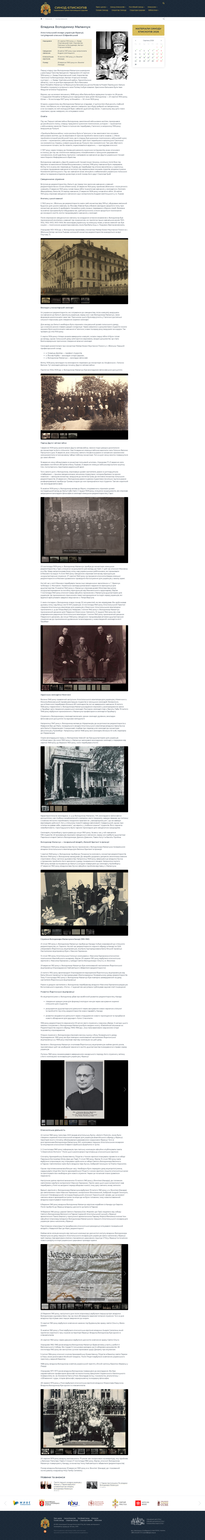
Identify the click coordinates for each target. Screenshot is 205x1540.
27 (148, 61)
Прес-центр (58, 1518)
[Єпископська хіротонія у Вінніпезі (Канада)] (59, 1306)
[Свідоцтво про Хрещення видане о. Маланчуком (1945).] (98, 687)
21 (152, 58)
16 (161, 54)
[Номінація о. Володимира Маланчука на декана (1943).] (93, 687)
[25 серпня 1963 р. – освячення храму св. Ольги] (103, 1451)
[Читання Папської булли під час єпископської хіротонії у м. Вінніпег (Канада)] (53, 1306)
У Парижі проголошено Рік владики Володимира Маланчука (113, 1484)
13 (148, 54)
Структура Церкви (86, 1520)
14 (153, 54)
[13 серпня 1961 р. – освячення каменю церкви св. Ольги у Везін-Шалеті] (112, 1451)
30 (161, 61)
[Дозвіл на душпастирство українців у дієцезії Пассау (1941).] (82, 687)
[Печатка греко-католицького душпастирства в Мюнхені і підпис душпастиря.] (105, 687)
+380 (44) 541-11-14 (137, 1532)
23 (161, 58)
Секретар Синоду (72, 1520)
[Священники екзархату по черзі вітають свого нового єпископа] (116, 1306)
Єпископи (95, 1518)
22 (157, 58)
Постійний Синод (83, 1518)
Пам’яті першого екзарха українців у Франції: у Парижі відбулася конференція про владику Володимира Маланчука (68, 1485)
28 (153, 61)
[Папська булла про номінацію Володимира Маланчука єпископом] (45, 1306)
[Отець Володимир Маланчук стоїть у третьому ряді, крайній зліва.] (54, 687)
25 (140, 61)
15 (157, 54)
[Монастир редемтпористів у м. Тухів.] (64, 559)
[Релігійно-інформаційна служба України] (74, 1503)
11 (140, 54)
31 (135, 64)
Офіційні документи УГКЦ (155, 1521)
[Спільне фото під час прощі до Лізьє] (94, 1451)
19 (144, 58)
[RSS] (45, 1531)
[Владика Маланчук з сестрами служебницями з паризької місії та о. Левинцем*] (88, 1451)
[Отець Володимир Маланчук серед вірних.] (68, 687)
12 (144, 54)
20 (148, 58)
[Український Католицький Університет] (96, 1503)
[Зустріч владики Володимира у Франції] (79, 1306)
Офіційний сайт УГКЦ (154, 1519)
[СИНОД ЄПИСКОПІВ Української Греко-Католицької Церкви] (46, 8)
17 (135, 58)
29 (157, 61)
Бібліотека (98, 1520)
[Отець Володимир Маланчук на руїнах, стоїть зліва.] (61, 687)
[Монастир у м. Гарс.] (73, 559)
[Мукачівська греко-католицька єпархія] (49, 1503)
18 (140, 58)
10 (135, 54)
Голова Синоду (59, 1520)
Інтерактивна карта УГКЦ (155, 1523)
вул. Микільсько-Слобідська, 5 (141, 1530)
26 (144, 61)
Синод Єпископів (70, 1518)
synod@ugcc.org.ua (149, 1532)
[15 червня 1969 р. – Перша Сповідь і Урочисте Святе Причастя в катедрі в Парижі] (68, 1451)
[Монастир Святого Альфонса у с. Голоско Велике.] (54, 559)
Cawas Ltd (65, 1526)
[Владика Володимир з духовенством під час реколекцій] (59, 1451)
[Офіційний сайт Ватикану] (119, 1503)
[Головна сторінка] (41, 19)
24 (136, 61)
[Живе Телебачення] (21, 1503)
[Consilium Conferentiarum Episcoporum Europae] (163, 1503)
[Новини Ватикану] (142, 1503)
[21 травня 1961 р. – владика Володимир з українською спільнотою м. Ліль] (45, 1451)
